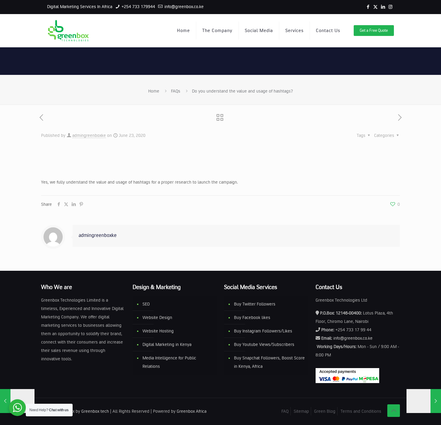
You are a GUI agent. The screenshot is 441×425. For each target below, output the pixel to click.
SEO (146, 304)
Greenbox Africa (191, 411)
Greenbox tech (95, 411)
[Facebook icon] (368, 6)
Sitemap (301, 411)
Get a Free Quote (374, 30)
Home (153, 91)
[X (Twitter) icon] (375, 6)
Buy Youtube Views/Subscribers (264, 344)
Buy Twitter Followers (254, 304)
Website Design (157, 317)
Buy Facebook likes (252, 317)
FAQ (285, 411)
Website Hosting (158, 331)
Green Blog (324, 411)
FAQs (175, 91)
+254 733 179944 (137, 6)
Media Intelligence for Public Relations (169, 362)
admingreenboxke (89, 135)
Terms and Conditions (360, 411)
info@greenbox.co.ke (183, 6)
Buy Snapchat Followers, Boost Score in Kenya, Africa (269, 362)
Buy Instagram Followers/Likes (263, 331)
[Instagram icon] (390, 6)
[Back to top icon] (393, 410)
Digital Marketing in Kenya (166, 344)
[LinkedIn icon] (383, 6)
